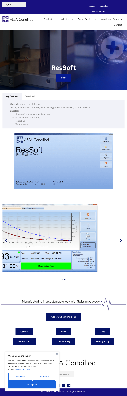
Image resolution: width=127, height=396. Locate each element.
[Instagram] (63, 385)
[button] (6, 240)
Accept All (32, 384)
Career (92, 6)
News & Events (98, 11)
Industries (65, 19)
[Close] (56, 353)
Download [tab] (30, 96)
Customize (20, 376)
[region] (32, 371)
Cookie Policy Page (22, 369)
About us (104, 6)
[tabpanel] (63, 114)
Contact (118, 24)
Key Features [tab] (12, 96)
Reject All (44, 376)
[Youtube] (68, 385)
